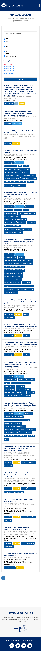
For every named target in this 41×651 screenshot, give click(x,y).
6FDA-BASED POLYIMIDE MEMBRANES (15, 426)
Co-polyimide (29, 207)
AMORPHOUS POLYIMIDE (23, 389)
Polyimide (21, 257)
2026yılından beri (9, 66)
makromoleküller (9, 317)
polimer (25, 314)
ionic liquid (32, 489)
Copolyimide (29, 413)
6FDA (20, 166)
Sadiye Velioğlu (8, 104)
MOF (10, 520)
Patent (7, 41)
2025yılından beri (9, 68)
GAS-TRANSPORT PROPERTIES (27, 213)
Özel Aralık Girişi (9, 74)
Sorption (26, 166)
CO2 (5, 520)
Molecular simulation (10, 166)
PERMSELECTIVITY (20, 185)
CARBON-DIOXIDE (9, 389)
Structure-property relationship (13, 423)
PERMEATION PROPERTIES (28, 429)
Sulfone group (8, 210)
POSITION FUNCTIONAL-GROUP (13, 273)
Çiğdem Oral (7, 462)
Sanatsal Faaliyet (11, 56)
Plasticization (26, 169)
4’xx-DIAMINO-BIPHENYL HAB (25, 289)
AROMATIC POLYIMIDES (10, 292)
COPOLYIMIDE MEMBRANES (12, 179)
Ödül (7, 49)
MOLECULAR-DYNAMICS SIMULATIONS (15, 219)
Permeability (18, 210)
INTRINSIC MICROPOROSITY (12, 226)
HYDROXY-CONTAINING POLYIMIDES (14, 270)
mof (23, 543)
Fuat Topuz (7, 123)
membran (26, 335)
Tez (7, 51)
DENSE (6, 439)
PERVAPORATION (21, 436)
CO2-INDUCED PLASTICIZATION (13, 232)
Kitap (7, 46)
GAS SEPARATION (9, 386)
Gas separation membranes (12, 169)
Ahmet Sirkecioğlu (9, 568)
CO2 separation (18, 492)
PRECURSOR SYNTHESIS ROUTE (13, 276)
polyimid (24, 489)
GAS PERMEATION (9, 182)
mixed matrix (8, 465)
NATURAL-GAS (21, 223)
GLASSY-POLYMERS (9, 223)
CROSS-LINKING (26, 229)
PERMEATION (8, 395)
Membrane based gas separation (13, 417)
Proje (7, 44)
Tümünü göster (8, 64)
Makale (8, 39)
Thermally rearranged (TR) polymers (14, 260)
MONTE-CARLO (21, 182)
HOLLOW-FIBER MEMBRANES (12, 283)
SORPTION (31, 182)
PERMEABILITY (8, 185)
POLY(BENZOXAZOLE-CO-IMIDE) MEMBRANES (17, 286)
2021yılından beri (9, 70)
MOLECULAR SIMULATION (29, 179)
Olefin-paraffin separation (11, 172)
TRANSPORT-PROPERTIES (28, 175)
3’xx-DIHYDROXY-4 (9, 289)
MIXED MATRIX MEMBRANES (12, 216)
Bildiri (7, 54)
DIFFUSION (31, 392)
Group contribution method (12, 420)
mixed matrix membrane (29, 517)
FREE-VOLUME (25, 172)
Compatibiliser (31, 462)
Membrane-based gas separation (23, 263)
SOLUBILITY (17, 395)
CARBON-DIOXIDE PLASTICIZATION (14, 267)
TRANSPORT (26, 395)
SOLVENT (31, 436)
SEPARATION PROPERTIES (11, 175)
